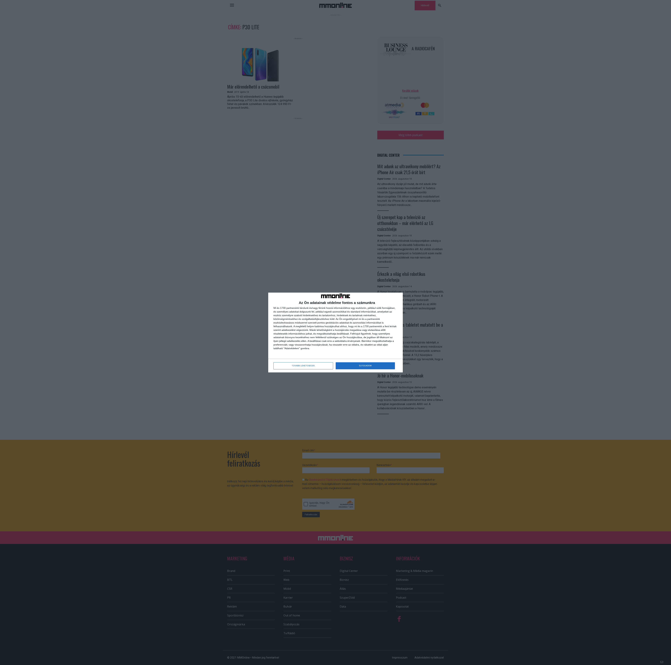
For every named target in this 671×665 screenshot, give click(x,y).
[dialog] (335, 332)
